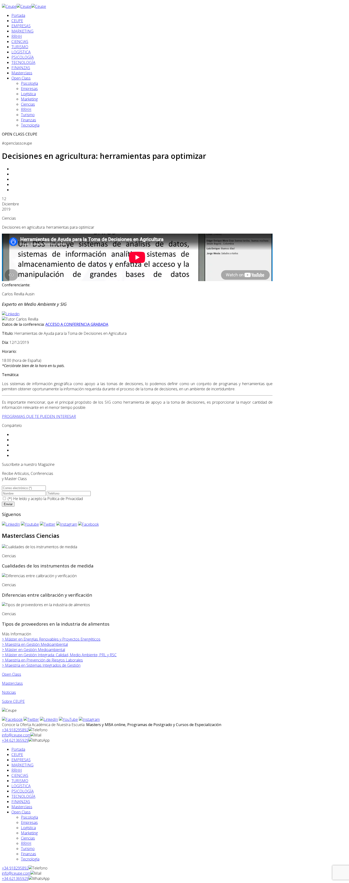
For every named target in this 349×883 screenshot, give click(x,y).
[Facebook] (88, 524)
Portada (18, 15)
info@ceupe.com (16, 735)
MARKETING (22, 31)
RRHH (16, 36)
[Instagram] (66, 524)
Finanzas (28, 120)
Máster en (51, 639)
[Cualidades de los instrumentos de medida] (39, 546)
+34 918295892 (15, 729)
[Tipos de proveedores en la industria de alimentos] (46, 604)
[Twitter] (47, 524)
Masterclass (21, 73)
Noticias (9, 692)
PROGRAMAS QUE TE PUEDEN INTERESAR (39, 416)
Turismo (28, 114)
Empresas (29, 88)
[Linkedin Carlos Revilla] (10, 313)
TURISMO (19, 46)
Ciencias (28, 104)
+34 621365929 (15, 740)
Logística (28, 93)
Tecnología (30, 125)
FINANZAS (20, 67)
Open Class (21, 78)
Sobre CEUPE (13, 701)
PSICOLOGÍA (22, 57)
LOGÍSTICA (21, 52)
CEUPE (17, 20)
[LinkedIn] (11, 524)
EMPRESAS (21, 25)
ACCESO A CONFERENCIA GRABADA (76, 324)
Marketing (29, 99)
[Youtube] (30, 524)
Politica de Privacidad (65, 498)
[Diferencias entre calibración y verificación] (39, 575)
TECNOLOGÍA (23, 62)
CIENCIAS (19, 41)
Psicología (29, 83)
